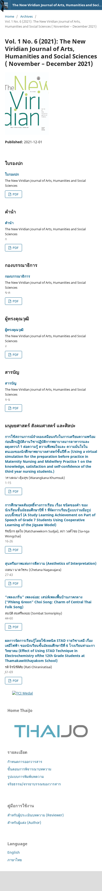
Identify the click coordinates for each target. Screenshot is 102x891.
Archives (26, 16)
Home (9, 16)
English (13, 852)
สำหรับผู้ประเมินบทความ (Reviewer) (35, 815)
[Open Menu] (5, 5)
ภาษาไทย (14, 859)
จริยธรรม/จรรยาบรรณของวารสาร (34, 784)
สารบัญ (10, 383)
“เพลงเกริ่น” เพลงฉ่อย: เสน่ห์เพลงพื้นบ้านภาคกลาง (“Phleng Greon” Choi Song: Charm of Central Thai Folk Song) (48, 602)
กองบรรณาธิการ (17, 276)
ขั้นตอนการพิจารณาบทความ (29, 769)
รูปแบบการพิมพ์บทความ (25, 776)
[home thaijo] (51, 736)
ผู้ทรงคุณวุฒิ (14, 329)
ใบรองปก (12, 174)
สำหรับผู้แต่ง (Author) (24, 822)
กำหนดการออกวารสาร (24, 761)
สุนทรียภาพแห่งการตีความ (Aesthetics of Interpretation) (50, 563)
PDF (15, 194)
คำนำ (9, 222)
